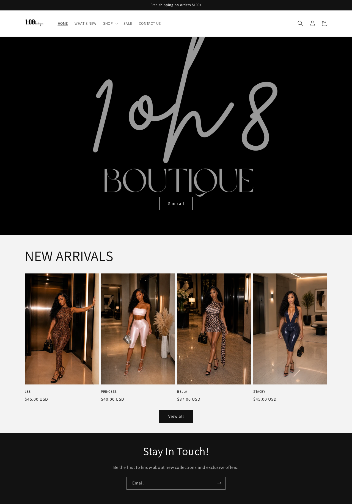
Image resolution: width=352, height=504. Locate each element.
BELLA (182, 391)
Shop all (176, 203)
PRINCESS (109, 391)
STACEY (259, 391)
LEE (28, 391)
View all (176, 416)
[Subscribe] (219, 483)
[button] (110, 23)
